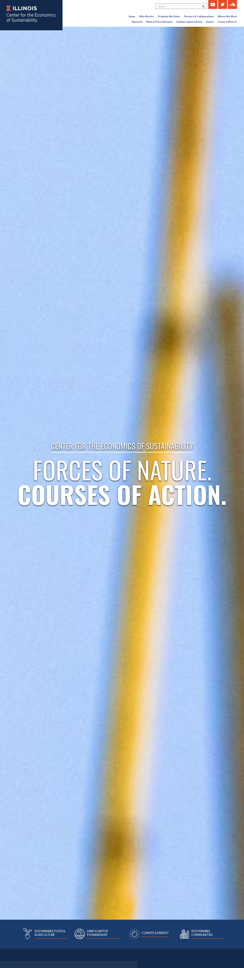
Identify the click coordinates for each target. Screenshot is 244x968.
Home (132, 16)
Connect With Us (227, 21)
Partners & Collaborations (199, 16)
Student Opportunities (189, 21)
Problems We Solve (169, 16)
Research (137, 21)
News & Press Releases (159, 21)
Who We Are (146, 16)
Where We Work (227, 16)
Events (210, 21)
